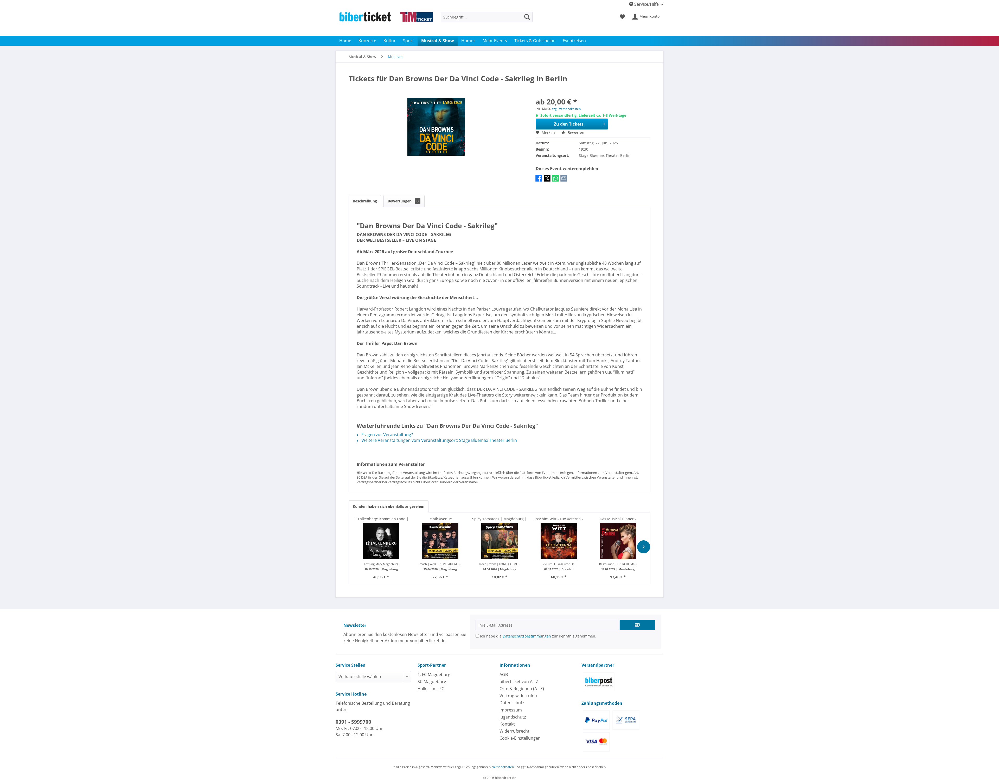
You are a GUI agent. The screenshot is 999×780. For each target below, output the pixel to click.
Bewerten (575, 132)
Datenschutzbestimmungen (527, 636)
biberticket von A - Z (518, 681)
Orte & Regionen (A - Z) (521, 688)
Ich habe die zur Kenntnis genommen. (537, 636)
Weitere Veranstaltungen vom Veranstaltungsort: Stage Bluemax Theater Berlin (438, 440)
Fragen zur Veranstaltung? (386, 434)
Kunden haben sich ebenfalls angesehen (388, 506)
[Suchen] (527, 17)
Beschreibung (365, 201)
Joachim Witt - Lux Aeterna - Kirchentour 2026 (559, 519)
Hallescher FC (431, 688)
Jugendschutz (512, 717)
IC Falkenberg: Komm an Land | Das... (381, 519)
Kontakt (507, 724)
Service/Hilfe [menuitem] (646, 4)
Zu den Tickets (569, 124)
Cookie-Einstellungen (520, 738)
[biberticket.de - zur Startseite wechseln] (386, 22)
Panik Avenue (440, 518)
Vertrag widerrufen (518, 695)
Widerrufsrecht (514, 731)
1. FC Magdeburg (434, 674)
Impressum (510, 710)
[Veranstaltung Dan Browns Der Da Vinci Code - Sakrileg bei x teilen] (547, 181)
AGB (503, 674)
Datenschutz (511, 702)
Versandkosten (503, 767)
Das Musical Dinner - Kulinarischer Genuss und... (618, 519)
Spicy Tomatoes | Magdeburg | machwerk (499, 519)
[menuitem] (487, 19)
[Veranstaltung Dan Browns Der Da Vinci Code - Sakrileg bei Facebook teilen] (539, 181)
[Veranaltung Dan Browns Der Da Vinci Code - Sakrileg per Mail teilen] (564, 181)
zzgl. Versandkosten (566, 109)
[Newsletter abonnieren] (637, 625)
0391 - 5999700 (353, 722)
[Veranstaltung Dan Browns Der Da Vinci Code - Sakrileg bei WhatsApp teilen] (555, 181)
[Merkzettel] (622, 17)
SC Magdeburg (432, 681)
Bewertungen (403, 201)
